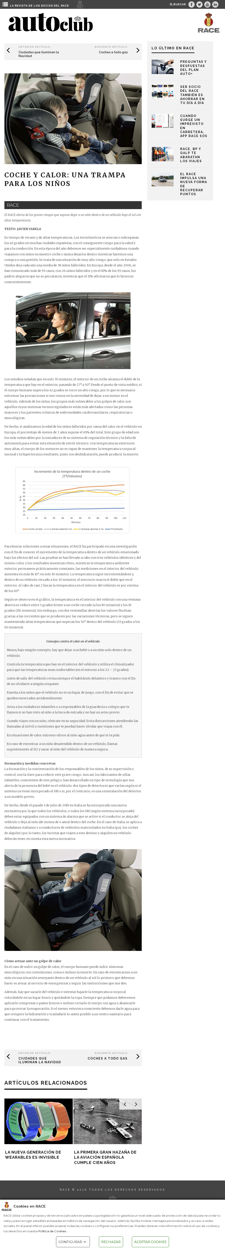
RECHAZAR (111, 1242)
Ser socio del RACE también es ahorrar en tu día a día (192, 95)
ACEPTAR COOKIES (150, 1242)
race (13, 205)
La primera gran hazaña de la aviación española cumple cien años (105, 1157)
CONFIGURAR (70, 1242)
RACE (65, 5)
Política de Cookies (52, 1231)
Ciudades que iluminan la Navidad (39, 1060)
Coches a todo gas (113, 52)
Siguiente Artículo (111, 47)
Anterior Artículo (34, 47)
